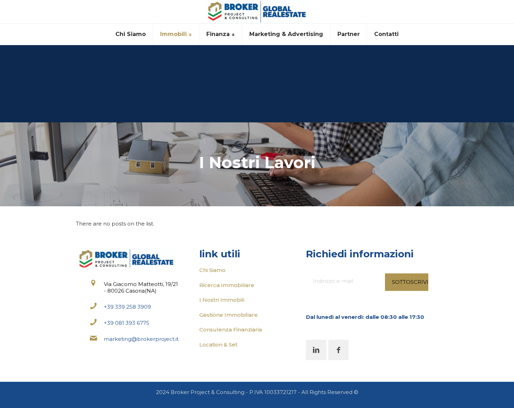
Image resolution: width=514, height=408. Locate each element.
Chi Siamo (212, 270)
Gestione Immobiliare (228, 315)
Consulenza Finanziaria (230, 329)
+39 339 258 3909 (127, 306)
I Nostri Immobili (221, 299)
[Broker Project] (257, 11)
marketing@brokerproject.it (141, 339)
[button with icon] (316, 350)
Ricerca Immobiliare (226, 285)
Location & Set (218, 344)
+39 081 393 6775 (126, 323)
